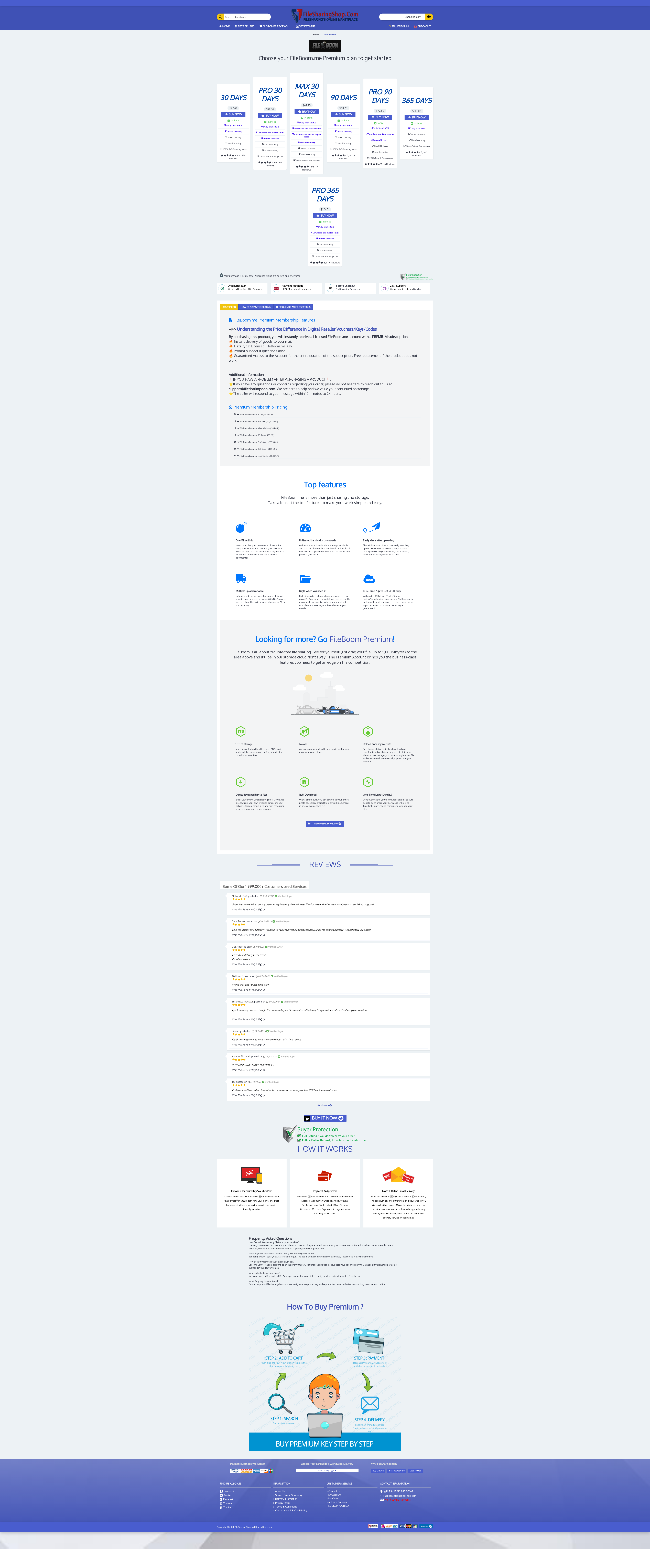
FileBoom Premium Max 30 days (255, 428)
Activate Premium (338, 1502)
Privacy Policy (282, 1502)
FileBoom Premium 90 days (252, 435)
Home (316, 35)
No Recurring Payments (348, 289)
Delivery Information (286, 1498)
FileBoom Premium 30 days (252, 414)
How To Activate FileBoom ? (256, 307)
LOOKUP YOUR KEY (339, 1505)
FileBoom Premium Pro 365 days (255, 456)
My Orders (334, 1498)
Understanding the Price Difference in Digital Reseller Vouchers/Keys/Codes (307, 329)
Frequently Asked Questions (294, 307)
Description (229, 307)
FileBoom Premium (361, 639)
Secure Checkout (345, 285)
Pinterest (228, 1499)
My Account (334, 1494)
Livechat (417, 289)
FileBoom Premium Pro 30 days (254, 421)
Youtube (227, 1503)
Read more (323, 1105)
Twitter (227, 1495)
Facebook (229, 1491)
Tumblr (227, 1507)
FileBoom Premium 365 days (253, 449)
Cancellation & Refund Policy (291, 1510)
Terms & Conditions (286, 1506)
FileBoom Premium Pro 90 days (254, 442)
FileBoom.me (330, 35)
